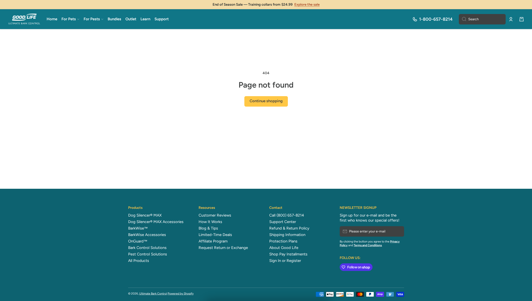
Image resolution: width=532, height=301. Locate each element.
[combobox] (482, 19)
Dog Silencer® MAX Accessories (156, 221)
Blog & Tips (208, 228)
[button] (521, 19)
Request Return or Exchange (223, 247)
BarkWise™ (138, 228)
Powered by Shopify (181, 293)
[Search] (462, 19)
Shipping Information (287, 234)
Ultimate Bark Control (153, 293)
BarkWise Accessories (147, 234)
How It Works (210, 221)
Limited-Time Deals (215, 234)
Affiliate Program (213, 241)
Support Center (282, 221)
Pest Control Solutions (147, 254)
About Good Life (283, 247)
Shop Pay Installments (288, 254)
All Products (138, 260)
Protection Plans (283, 241)
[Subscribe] (399, 231)
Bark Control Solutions (147, 247)
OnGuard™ (137, 241)
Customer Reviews (215, 215)
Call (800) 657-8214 (286, 215)
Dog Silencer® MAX (145, 215)
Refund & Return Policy (289, 228)
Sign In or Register (285, 260)
